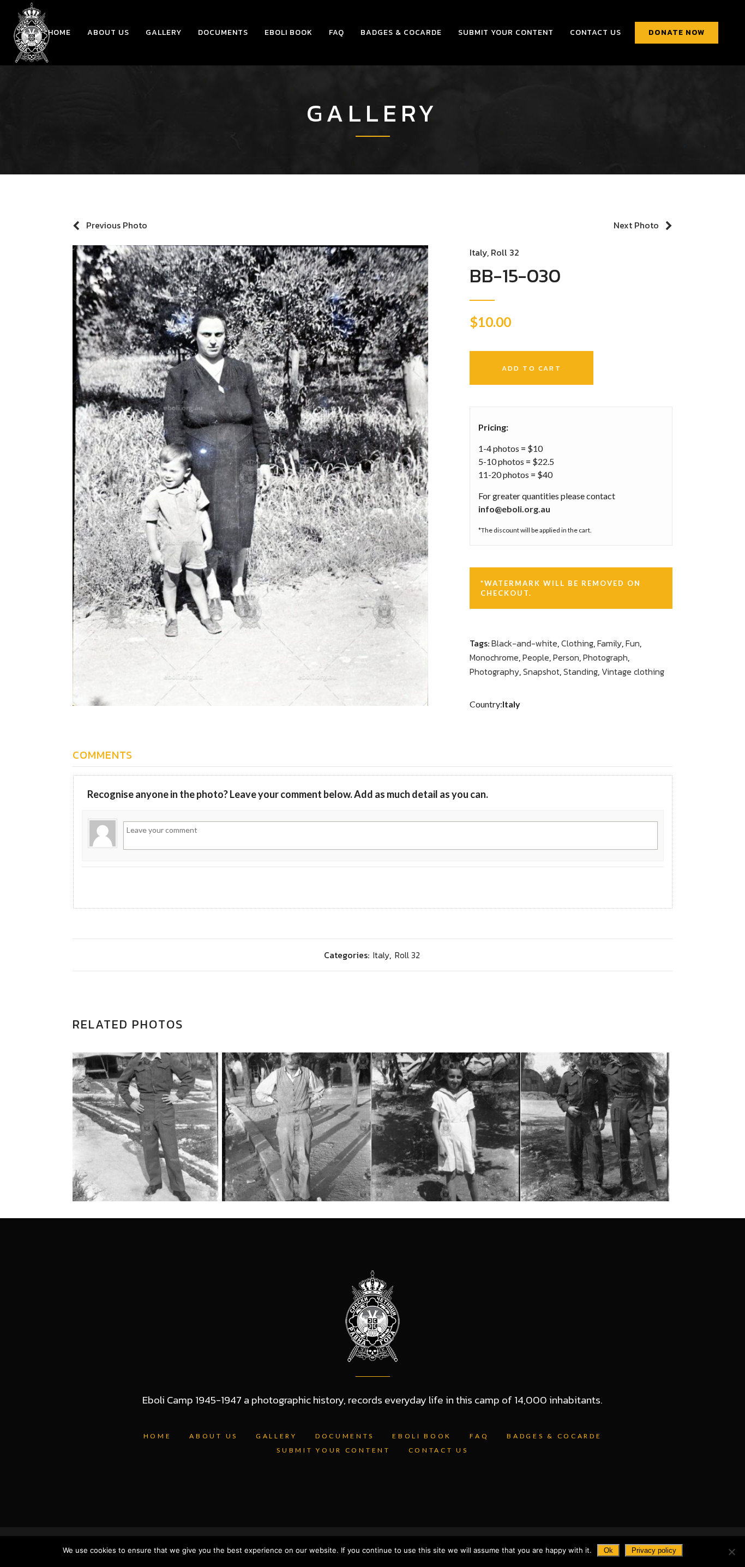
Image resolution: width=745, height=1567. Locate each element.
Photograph (605, 657)
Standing (580, 671)
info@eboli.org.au (514, 509)
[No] (731, 1551)
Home (157, 1436)
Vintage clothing (633, 671)
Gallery (276, 1436)
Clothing (577, 643)
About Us (213, 1436)
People (535, 657)
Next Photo (636, 225)
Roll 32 (505, 252)
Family (609, 643)
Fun (633, 643)
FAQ (479, 1436)
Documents (344, 1436)
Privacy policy (654, 1550)
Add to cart (531, 368)
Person (566, 657)
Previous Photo (116, 225)
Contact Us (438, 1450)
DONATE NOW (676, 32)
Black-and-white (524, 643)
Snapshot (541, 671)
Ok (608, 1550)
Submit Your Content (333, 1450)
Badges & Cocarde (554, 1436)
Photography (494, 671)
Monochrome (494, 657)
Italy (478, 252)
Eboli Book (422, 1436)
